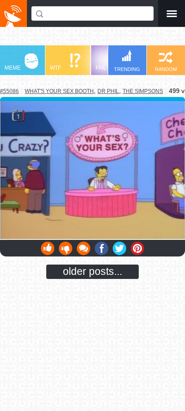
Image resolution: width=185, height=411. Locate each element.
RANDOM (166, 69)
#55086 (9, 91)
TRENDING (127, 69)
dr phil (108, 91)
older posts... (92, 271)
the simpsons (143, 91)
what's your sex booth (59, 91)
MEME (12, 68)
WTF (55, 68)
